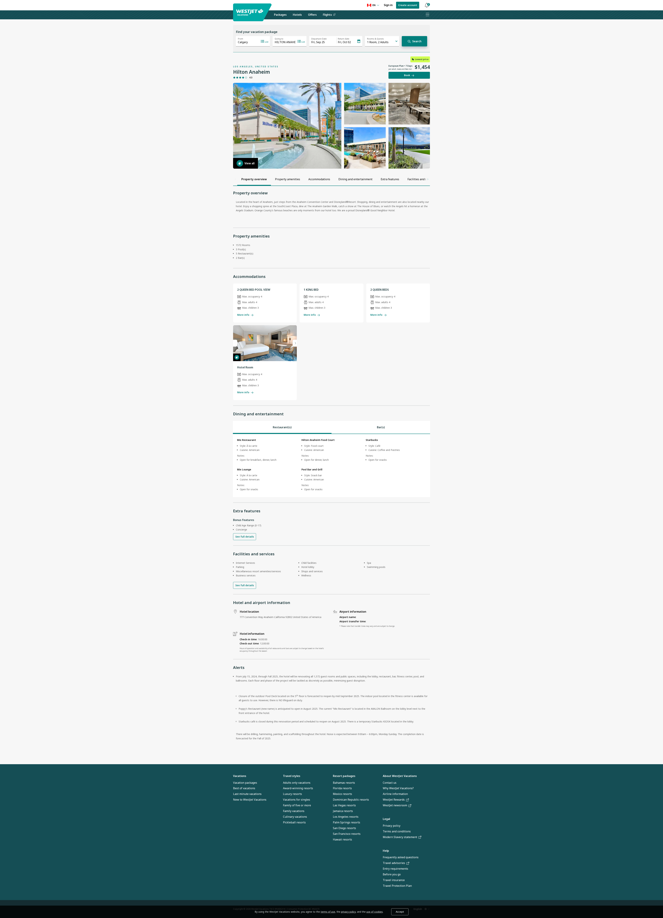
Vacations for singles (296, 799)
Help (386, 851)
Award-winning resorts (298, 788)
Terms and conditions (397, 831)
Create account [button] (407, 5)
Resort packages (344, 776)
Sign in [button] (388, 5)
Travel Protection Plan (397, 886)
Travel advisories (394, 863)
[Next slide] (295, 343)
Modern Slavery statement (400, 837)
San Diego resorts (344, 828)
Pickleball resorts (294, 822)
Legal (386, 819)
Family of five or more (297, 805)
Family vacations (293, 811)
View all (249, 163)
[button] (426, 5)
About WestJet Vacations (400, 776)
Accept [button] (400, 911)
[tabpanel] (331, 465)
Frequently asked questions (401, 857)
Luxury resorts (292, 794)
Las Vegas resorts (344, 805)
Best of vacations (244, 788)
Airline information (395, 794)
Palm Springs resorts (346, 822)
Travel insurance (394, 880)
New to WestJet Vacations (249, 799)
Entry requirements (395, 869)
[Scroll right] (428, 179)
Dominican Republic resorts (351, 799)
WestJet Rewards (394, 799)
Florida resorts (342, 788)
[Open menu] (427, 14)
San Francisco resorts (347, 834)
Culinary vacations (295, 817)
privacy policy (348, 911)
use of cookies (374, 911)
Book (407, 75)
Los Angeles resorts (345, 817)
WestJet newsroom (395, 805)
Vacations (239, 776)
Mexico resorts (342, 794)
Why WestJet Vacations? (398, 788)
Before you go (392, 874)
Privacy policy (391, 826)
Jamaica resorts (343, 811)
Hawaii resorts (342, 839)
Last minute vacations (247, 794)
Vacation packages (245, 783)
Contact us (389, 783)
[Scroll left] (235, 179)
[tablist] (331, 427)
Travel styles (291, 776)
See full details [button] (244, 536)
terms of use (328, 911)
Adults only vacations (296, 783)
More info (243, 314)
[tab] (282, 427)
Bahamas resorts (344, 783)
